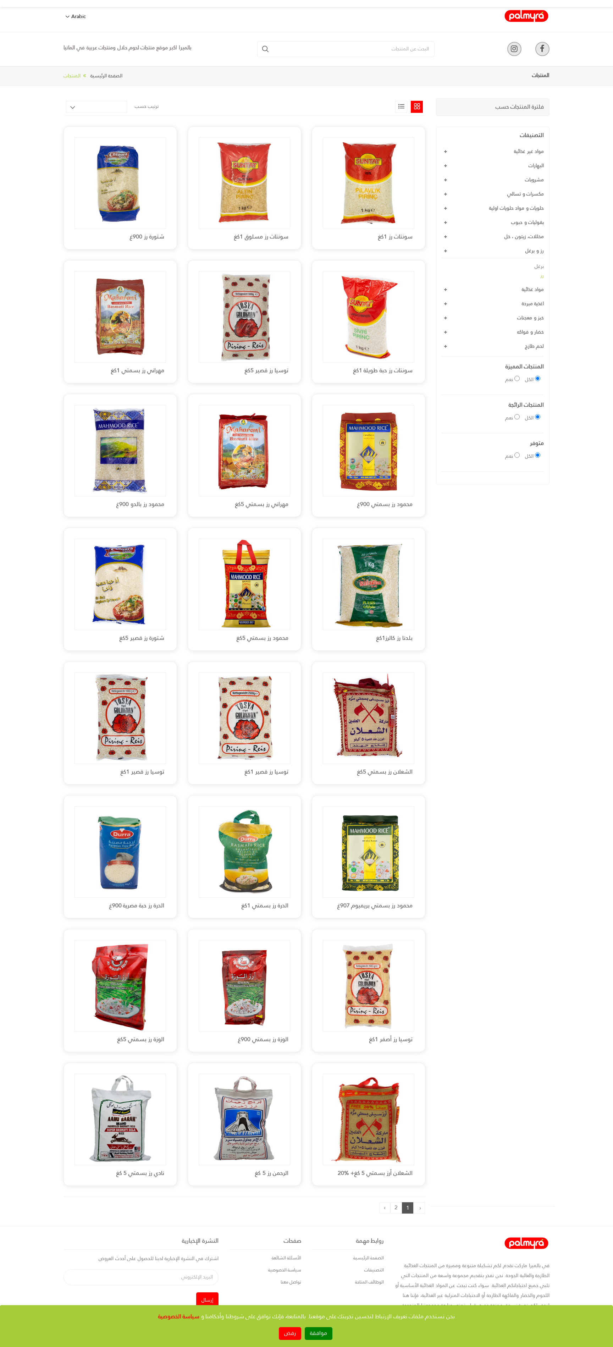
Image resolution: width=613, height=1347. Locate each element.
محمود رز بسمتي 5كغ (262, 638)
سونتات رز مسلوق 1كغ (261, 237)
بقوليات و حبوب (527, 222)
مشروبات (534, 179)
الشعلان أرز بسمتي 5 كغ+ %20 (375, 1173)
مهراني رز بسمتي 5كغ (261, 504)
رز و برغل (534, 250)
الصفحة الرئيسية (106, 75)
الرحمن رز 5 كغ (271, 1173)
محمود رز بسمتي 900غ (385, 504)
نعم (509, 379)
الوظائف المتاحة (369, 1282)
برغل (539, 266)
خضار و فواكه (530, 332)
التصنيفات (374, 1270)
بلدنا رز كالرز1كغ (394, 638)
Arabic (78, 16)
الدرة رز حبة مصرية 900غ (136, 906)
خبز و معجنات (530, 317)
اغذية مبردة (533, 303)
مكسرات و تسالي (525, 194)
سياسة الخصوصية (284, 1270)
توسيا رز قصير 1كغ (266, 772)
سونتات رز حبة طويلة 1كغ (383, 371)
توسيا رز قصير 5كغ (266, 371)
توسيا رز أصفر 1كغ (391, 1040)
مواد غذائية (533, 289)
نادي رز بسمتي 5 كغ (140, 1173)
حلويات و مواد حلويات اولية (516, 208)
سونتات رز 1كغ (395, 237)
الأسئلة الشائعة (286, 1258)
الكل (529, 379)
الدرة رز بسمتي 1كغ (265, 906)
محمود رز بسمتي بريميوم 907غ (375, 906)
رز (542, 275)
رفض (290, 1333)
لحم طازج (534, 346)
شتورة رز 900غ (147, 237)
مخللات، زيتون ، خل (524, 236)
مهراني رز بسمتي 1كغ (137, 371)
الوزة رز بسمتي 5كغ (140, 1040)
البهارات (536, 165)
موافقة (318, 1333)
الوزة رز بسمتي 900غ (263, 1040)
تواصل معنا (291, 1282)
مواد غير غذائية (529, 151)
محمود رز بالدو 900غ (140, 504)
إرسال (207, 1300)
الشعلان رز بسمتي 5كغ (385, 772)
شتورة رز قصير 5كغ (142, 638)
